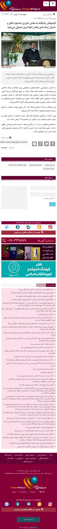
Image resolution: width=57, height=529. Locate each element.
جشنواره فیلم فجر (48, 168)
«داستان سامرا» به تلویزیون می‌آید (43, 369)
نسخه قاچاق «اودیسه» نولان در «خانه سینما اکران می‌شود (36, 289)
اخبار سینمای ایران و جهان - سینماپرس (26, 5)
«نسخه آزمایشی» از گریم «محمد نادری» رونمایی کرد (37, 347)
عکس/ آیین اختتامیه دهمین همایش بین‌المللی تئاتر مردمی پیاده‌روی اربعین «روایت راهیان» (29, 334)
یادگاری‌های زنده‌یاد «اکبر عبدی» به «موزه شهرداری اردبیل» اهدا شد (32, 299)
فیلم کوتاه (8, 455)
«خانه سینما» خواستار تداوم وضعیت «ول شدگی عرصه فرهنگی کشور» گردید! (29, 359)
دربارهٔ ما (33, 492)
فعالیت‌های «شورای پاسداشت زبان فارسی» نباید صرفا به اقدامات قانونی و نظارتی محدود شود (30, 352)
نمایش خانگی (43, 458)
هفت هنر (10, 458)
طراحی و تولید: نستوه (25, 527)
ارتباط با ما (23, 492)
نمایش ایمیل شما (48, 198)
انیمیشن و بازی (30, 458)
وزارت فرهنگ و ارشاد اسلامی (17, 165)
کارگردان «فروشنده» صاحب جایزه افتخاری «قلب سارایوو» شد (34, 296)
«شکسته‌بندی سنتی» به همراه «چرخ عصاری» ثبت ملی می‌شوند (33, 430)
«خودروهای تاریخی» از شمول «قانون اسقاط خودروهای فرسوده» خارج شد (31, 443)
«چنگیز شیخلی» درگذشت (45, 314)
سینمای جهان (29, 455)
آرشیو (14, 492)
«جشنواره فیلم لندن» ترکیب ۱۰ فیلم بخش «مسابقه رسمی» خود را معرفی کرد (30, 418)
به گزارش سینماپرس (48, 87)
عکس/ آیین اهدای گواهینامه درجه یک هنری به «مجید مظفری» (33, 356)
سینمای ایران (47, 14)
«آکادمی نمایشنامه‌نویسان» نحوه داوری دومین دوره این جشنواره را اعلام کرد (30, 434)
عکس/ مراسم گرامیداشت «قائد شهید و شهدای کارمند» (36, 384)
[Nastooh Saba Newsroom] (35, 527)
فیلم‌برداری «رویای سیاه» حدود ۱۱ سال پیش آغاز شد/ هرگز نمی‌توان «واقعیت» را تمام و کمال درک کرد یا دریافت (29, 328)
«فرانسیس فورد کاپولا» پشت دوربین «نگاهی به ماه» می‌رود (35, 446)
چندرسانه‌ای (27, 461)
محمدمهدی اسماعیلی (35, 165)
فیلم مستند (18, 455)
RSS (43, 492)
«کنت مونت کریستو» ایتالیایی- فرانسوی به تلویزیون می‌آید (35, 375)
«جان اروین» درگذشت (46, 372)
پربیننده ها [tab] (41, 285)
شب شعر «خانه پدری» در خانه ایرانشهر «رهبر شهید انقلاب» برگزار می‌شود (30, 323)
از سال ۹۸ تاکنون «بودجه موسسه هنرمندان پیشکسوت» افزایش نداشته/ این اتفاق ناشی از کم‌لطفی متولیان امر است (30, 319)
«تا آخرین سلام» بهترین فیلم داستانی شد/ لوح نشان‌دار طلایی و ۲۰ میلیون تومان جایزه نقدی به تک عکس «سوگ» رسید (28, 310)
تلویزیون (19, 458)
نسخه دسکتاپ (28, 519)
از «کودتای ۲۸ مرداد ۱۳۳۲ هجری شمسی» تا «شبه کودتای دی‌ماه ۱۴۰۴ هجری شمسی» (31, 364)
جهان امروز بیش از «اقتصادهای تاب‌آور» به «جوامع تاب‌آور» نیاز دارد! (32, 292)
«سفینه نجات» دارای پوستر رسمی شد (41, 344)
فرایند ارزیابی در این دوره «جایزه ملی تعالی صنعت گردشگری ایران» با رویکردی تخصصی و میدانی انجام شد (31, 339)
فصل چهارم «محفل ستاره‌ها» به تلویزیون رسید (39, 427)
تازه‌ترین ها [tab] (50, 285)
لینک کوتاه (4, 137)
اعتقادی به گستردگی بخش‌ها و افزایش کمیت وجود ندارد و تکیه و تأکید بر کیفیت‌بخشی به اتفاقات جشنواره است (32, 380)
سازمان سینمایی (49, 165)
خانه (51, 455)
